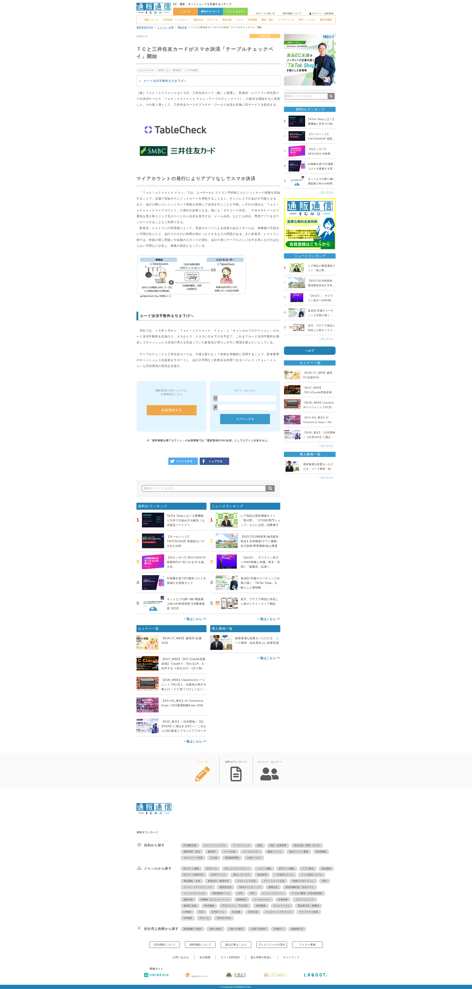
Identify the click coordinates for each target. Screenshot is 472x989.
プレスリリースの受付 (271, 944)
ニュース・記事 (165, 27)
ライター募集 (307, 944)
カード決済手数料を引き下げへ (165, 80)
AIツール (204, 918)
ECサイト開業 (191, 868)
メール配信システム (311, 874)
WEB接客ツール (221, 893)
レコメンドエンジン (273, 893)
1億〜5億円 (215, 929)
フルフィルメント (304, 899)
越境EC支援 (190, 905)
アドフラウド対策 (308, 912)
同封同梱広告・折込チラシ (300, 887)
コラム (239, 19)
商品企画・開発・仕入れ (307, 845)
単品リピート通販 (298, 851)
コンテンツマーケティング (198, 887)
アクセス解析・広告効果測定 (307, 893)
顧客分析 (188, 899)
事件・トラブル (307, 19)
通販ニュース (151, 19)
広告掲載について (165, 944)
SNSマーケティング (250, 887)
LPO (239, 893)
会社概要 (204, 957)
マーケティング (286, 19)
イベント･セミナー (235, 11)
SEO (324, 881)
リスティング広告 (246, 881)
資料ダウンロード (210, 11)
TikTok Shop (224, 918)
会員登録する (171, 410)
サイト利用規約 (230, 957)
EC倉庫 (236, 912)
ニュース (185, 11)
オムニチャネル (146, 70)
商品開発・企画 (192, 881)
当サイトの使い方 (265, 13)
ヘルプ (310, 350)
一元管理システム (284, 874)
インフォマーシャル (194, 893)
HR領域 (188, 918)
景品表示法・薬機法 (308, 905)
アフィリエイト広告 (274, 881)
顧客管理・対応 (192, 851)
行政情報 (252, 19)
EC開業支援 (190, 845)
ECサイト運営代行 (194, 874)
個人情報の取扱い (262, 957)
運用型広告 (225, 887)
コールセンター (251, 851)
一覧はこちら (192, 619)
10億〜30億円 (258, 929)
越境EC (212, 851)
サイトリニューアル (214, 845)
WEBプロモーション (303, 881)
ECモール (212, 19)
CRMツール (218, 912)
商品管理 (262, 874)
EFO (252, 893)
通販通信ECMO (144, 27)
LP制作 (187, 912)
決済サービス (218, 874)
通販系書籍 (326, 19)
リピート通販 (264, 868)
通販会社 (198, 19)
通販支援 (227, 19)
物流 (259, 845)
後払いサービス (241, 874)
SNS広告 (253, 912)
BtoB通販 (321, 851)
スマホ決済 (192, 70)
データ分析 (230, 851)
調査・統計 (267, 19)
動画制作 (241, 899)
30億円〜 (279, 929)
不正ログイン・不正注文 (235, 905)
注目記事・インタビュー (176, 19)
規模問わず (297, 929)
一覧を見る (325, 192)
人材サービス (254, 857)
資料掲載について (292, 13)
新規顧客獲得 (232, 857)
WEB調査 (261, 905)
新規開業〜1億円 (193, 929)
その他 (213, 857)
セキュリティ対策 (193, 857)
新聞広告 (273, 887)
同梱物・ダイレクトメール (215, 899)
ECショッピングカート (237, 868)
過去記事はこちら (236, 944)
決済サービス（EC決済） (170, 70)
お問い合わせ (181, 957)
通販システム (275, 851)
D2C (201, 912)
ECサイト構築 (286, 868)
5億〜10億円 (236, 929)
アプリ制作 (308, 868)
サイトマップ (291, 957)
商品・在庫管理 (278, 845)
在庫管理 (283, 899)
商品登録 (326, 868)
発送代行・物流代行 (218, 881)
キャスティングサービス (279, 912)
